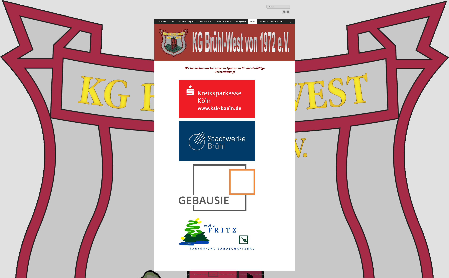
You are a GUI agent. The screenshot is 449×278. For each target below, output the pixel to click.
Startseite (163, 21)
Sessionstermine (223, 21)
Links (252, 21)
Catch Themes (258, 274)
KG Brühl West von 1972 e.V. (207, 274)
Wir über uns (206, 21)
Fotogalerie (241, 21)
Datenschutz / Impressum (270, 21)
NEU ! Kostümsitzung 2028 (184, 21)
